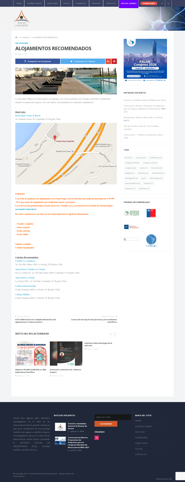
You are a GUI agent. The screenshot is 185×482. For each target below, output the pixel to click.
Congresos (130, 168)
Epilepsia (129, 173)
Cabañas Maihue (22, 294)
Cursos (143, 168)
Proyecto (148, 183)
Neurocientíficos (132, 183)
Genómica (143, 173)
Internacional (158, 173)
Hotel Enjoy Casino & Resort (27, 115)
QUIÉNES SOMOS (34, 3)
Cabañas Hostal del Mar (25, 285)
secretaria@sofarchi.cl (25, 209)
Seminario (130, 188)
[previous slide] (111, 334)
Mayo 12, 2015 (22, 54)
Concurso (141, 158)
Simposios (144, 188)
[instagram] (162, 3)
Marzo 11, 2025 (23, 376)
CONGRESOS (81, 3)
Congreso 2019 (150, 163)
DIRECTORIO (52, 3)
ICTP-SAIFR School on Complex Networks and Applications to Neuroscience (35, 320)
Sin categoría (21, 43)
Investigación (131, 178)
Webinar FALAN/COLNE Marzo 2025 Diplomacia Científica (30, 370)
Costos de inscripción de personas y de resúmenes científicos (94, 320)
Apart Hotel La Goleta (25, 277)
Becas (128, 158)
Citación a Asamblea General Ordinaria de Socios (145, 100)
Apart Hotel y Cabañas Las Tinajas (30, 269)
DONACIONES (149, 3)
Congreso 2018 (132, 163)
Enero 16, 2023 (92, 349)
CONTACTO (111, 3)
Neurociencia (156, 178)
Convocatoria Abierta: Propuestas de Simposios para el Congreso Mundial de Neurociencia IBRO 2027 (145, 108)
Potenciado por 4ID (164, 479)
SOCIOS (66, 3)
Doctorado (156, 168)
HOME (18, 3)
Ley (143, 178)
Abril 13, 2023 (57, 376)
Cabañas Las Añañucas (25, 260)
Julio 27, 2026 (75, 450)
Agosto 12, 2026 (77, 431)
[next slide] (115, 334)
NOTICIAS (96, 3)
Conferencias (155, 158)
